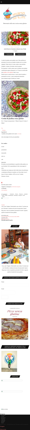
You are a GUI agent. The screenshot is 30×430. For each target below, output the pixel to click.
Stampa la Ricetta (21, 54)
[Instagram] (20, 2)
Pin (2, 128)
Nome (2, 281)
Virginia (15, 50)
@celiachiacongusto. (16, 186)
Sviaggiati (2, 426)
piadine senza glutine (8, 72)
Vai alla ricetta (9, 54)
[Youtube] (25, 2)
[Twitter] (19, 2)
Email (2, 288)
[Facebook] (17, 2)
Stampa (4, 130)
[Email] (26, 2)
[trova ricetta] (4, 409)
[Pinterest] (22, 2)
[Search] (28, 2)
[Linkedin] (23, 2)
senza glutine (4, 190)
